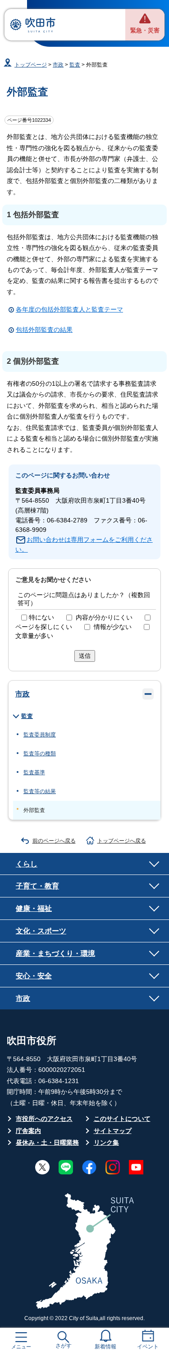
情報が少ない (113, 627)
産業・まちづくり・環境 (55, 953)
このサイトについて (122, 1119)
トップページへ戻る (121, 841)
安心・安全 (34, 976)
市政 (58, 65)
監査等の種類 (39, 753)
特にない (41, 617)
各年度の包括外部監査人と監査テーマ (69, 309)
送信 (85, 655)
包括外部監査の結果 (44, 329)
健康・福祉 (34, 908)
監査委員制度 (39, 735)
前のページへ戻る (54, 841)
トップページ (30, 65)
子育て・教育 (37, 886)
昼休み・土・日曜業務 (47, 1142)
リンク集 (106, 1142)
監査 (74, 65)
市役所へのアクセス (44, 1119)
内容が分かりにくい (104, 617)
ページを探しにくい (43, 627)
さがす (63, 1345)
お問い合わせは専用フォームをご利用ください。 (84, 544)
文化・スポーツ (41, 931)
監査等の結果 (39, 791)
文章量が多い (34, 636)
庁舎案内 (28, 1131)
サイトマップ (113, 1131)
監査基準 (34, 772)
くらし (26, 864)
